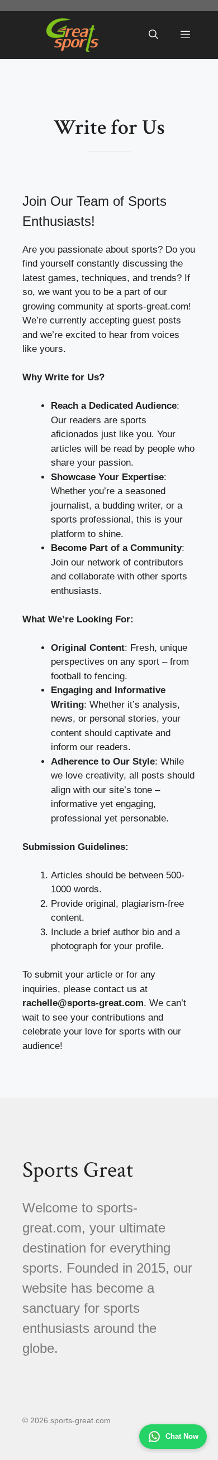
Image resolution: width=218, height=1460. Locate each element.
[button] (153, 35)
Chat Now (181, 1436)
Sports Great (77, 1170)
